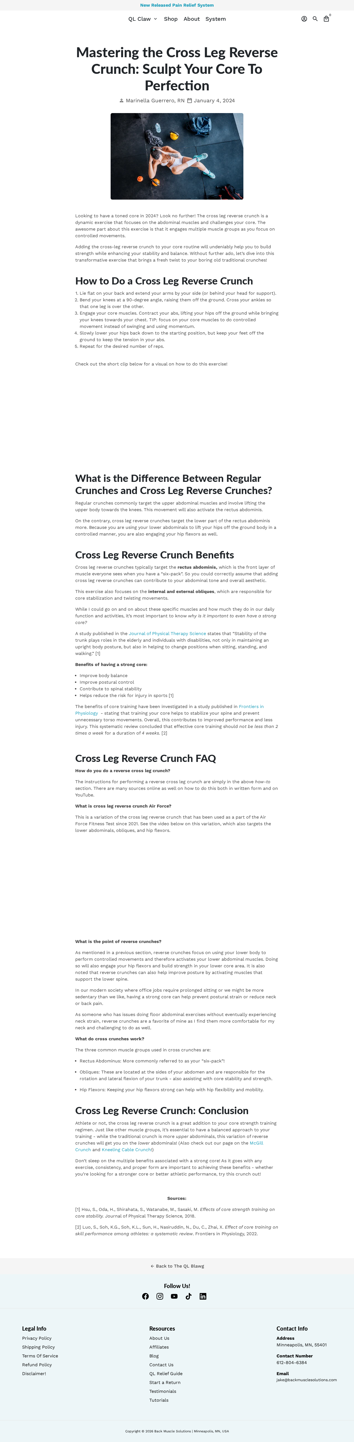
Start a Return (165, 1382)
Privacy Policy (36, 1338)
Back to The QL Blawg (177, 1266)
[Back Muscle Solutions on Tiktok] (188, 1296)
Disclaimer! (34, 1373)
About (192, 18)
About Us (159, 1338)
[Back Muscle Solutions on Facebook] (145, 1296)
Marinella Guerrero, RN (152, 100)
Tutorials (158, 1400)
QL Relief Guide (166, 1373)
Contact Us (161, 1364)
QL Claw (143, 18)
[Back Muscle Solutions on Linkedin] (203, 1296)
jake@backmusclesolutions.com (307, 1380)
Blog (154, 1356)
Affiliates (159, 1347)
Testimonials (162, 1391)
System (215, 18)
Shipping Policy (38, 1347)
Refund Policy (37, 1364)
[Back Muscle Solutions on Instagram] (160, 1296)
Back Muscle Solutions (172, 1431)
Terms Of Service (40, 1356)
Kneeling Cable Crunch (126, 1149)
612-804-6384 (292, 1362)
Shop (171, 18)
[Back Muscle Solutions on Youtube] (174, 1296)
